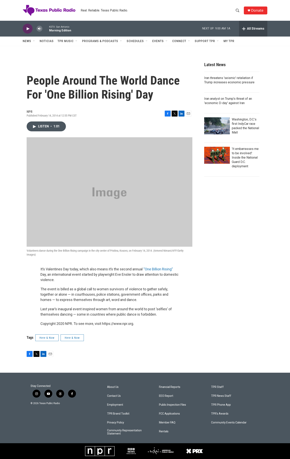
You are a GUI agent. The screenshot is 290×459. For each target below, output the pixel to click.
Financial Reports (169, 387)
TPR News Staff (221, 395)
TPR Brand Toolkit (118, 413)
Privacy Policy (115, 422)
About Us (113, 387)
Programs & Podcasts (100, 41)
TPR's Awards (219, 413)
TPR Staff (217, 387)
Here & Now (46, 337)
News (27, 41)
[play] (27, 28)
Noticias (47, 41)
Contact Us (114, 395)
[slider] (45, 28)
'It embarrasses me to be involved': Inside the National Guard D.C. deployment (245, 157)
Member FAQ (167, 422)
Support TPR (205, 41)
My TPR (229, 41)
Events (158, 41)
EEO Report (166, 395)
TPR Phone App (221, 404)
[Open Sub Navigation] (34, 41)
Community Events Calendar (229, 422)
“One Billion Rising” (158, 269)
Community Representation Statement (124, 432)
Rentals (163, 431)
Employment (115, 404)
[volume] (39, 28)
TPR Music (66, 41)
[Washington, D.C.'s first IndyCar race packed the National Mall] (217, 125)
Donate (257, 10)
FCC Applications (169, 413)
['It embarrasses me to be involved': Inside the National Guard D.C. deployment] (217, 155)
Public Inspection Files (172, 404)
